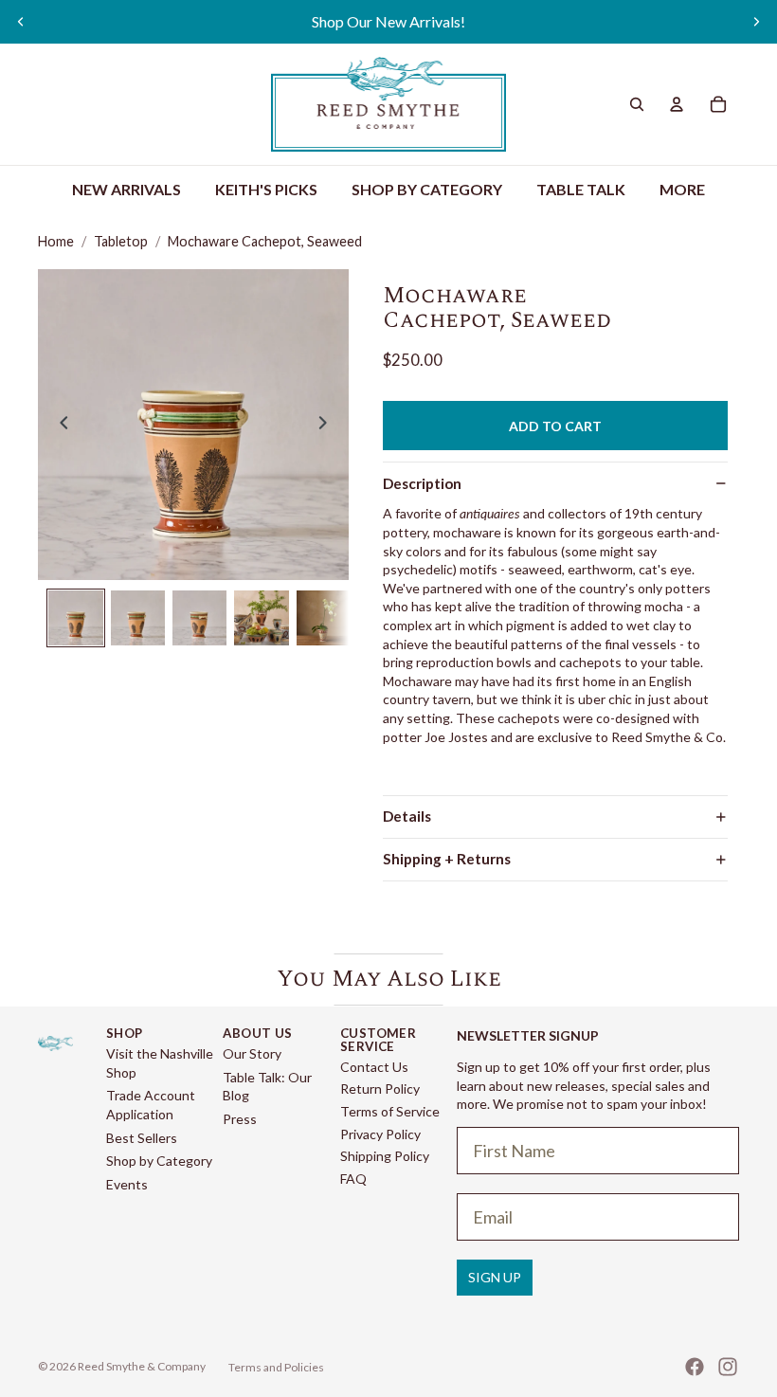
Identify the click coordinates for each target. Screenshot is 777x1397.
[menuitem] (682, 190)
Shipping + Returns (447, 858)
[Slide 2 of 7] (138, 617)
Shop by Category (159, 1160)
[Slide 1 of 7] (75, 617)
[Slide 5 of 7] (324, 617)
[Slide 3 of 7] (199, 617)
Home (56, 241)
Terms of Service (390, 1111)
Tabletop (121, 241)
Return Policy (380, 1088)
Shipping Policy (384, 1156)
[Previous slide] (21, 22)
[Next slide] (756, 22)
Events (127, 1184)
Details (407, 816)
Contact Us (374, 1067)
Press (240, 1119)
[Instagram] (727, 1366)
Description (422, 483)
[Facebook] (694, 1366)
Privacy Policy (380, 1134)
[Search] (637, 104)
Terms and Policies (276, 1367)
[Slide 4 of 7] (261, 617)
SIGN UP (494, 1277)
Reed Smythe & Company (142, 1366)
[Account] (676, 104)
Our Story (252, 1053)
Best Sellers (141, 1138)
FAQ (353, 1178)
